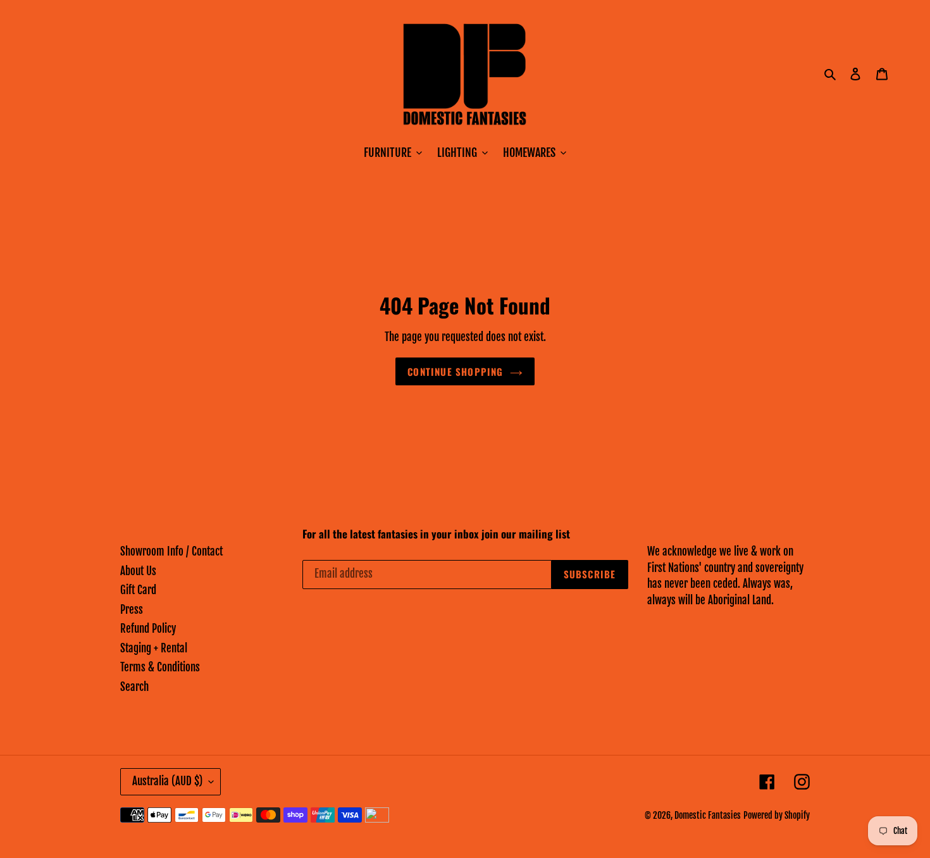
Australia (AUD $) (167, 781)
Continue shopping (455, 371)
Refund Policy (148, 628)
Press (131, 609)
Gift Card (138, 590)
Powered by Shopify (776, 815)
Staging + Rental (153, 648)
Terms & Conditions (160, 667)
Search (134, 686)
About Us (138, 571)
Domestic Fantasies (707, 815)
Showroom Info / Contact (171, 551)
